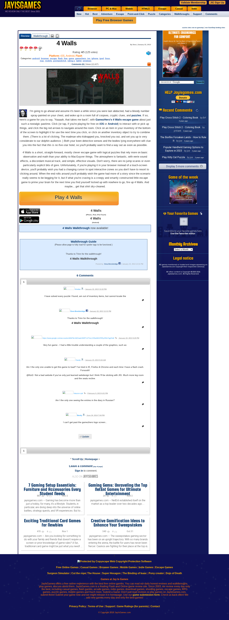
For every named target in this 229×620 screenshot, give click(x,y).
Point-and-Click (136, 14)
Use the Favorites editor (182, 233)
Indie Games (146, 567)
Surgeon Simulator (58, 573)
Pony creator (156, 573)
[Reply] (142, 301)
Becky (79, 415)
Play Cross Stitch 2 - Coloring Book (179, 117)
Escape (120, 14)
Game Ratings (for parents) (133, 606)
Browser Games (108, 567)
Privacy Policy (77, 606)
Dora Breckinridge (111, 264)
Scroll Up (77, 459)
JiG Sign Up (217, 2)
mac (42, 61)
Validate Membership (193, 2)
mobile (48, 61)
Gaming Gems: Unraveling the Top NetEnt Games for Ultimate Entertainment (117, 489)
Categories (165, 14)
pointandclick (59, 61)
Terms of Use (95, 606)
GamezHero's (103, 119)
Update (85, 436)
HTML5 (146, 8)
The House (93, 573)
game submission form (146, 594)
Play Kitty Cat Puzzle (173, 157)
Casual (179, 8)
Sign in (79, 470)
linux (107, 58)
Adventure (106, 14)
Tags (79, 8)
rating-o (71, 61)
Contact (155, 606)
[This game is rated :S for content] (149, 65)
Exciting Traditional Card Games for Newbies (52, 522)
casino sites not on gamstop (193, 27)
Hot (87, 14)
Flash (79, 55)
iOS (101, 123)
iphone (94, 58)
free (65, 58)
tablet (78, 61)
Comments (211, 14)
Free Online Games (67, 567)
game (71, 58)
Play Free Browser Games (114, 20)
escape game (130, 119)
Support (197, 14)
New (79, 14)
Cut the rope (78, 573)
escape (53, 58)
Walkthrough (40, 35)
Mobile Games (128, 567)
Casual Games (89, 567)
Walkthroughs (181, 14)
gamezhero (80, 58)
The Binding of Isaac (134, 573)
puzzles (136, 115)
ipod (101, 58)
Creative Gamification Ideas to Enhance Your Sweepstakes (118, 522)
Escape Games (164, 567)
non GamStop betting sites (215, 27)
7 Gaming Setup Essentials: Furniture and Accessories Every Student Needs (52, 489)
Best (95, 14)
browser (45, 58)
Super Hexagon (111, 573)
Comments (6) (78, 64)
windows (87, 61)
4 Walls (117, 119)
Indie (194, 8)
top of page (98, 466)
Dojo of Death (174, 573)
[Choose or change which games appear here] (201, 213)
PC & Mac (111, 8)
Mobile (129, 8)
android (36, 58)
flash (60, 58)
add (184, 221)
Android (113, 123)
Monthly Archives (183, 243)
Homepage (91, 459)
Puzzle (151, 14)
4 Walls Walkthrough (76, 228)
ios (88, 58)
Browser (92, 8)
